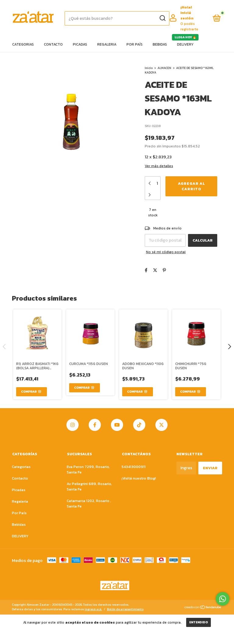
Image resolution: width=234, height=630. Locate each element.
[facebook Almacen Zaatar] (95, 425)
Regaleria (106, 44)
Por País (134, 44)
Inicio (149, 68)
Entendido (198, 622)
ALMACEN (164, 68)
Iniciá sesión (186, 15)
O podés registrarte (189, 26)
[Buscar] (162, 18)
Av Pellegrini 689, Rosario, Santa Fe (89, 486)
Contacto (53, 44)
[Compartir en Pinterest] (164, 270)
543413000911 (134, 467)
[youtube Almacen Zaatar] (117, 425)
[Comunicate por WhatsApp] (222, 599)
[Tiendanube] (203, 607)
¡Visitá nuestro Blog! (139, 478)
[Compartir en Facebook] (146, 270)
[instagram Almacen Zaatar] (72, 425)
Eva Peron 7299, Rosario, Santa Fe (88, 469)
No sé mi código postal (166, 252)
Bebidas (160, 44)
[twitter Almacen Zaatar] (161, 425)
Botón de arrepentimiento (125, 609)
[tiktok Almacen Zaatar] (139, 425)
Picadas (80, 44)
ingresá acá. (93, 609)
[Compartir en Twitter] (155, 270)
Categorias (23, 44)
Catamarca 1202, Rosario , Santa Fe (89, 503)
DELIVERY (185, 44)
